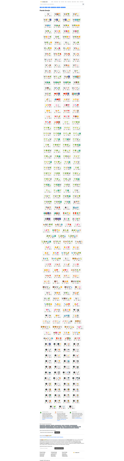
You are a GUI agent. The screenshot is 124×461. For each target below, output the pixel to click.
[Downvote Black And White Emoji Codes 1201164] (47, 379)
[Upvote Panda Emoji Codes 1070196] (54, 72)
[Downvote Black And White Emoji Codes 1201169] (75, 351)
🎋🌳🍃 (57, 150)
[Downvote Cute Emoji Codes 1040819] (75, 101)
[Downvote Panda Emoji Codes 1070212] (66, 27)
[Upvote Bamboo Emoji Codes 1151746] (44, 197)
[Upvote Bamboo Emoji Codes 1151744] (64, 129)
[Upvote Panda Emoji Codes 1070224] (73, 27)
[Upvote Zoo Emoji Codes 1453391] (59, 237)
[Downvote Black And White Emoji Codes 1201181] (66, 391)
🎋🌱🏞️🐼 (66, 139)
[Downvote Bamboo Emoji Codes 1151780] (57, 169)
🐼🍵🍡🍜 (66, 71)
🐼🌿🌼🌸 (66, 37)
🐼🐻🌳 (76, 82)
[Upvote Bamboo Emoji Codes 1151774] (74, 146)
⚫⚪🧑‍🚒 (48, 401)
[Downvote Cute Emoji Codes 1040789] (57, 317)
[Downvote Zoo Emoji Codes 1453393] (57, 328)
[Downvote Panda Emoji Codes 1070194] (76, 84)
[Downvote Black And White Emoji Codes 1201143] (76, 300)
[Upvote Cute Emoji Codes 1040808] (73, 277)
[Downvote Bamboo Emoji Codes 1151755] (76, 175)
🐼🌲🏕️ (57, 25)
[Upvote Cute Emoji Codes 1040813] (64, 305)
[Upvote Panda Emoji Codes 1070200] (54, 27)
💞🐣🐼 (57, 310)
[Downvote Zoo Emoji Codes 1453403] (75, 283)
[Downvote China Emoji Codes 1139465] (66, 317)
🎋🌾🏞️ (67, 162)
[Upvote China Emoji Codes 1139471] (63, 95)
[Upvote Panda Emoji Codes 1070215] (54, 84)
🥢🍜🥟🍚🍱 (67, 321)
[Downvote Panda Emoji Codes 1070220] (66, 15)
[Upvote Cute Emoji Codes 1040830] (55, 266)
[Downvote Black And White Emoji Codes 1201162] (75, 345)
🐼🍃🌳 (76, 42)
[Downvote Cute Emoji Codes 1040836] (66, 101)
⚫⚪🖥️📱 (76, 378)
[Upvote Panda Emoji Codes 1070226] (55, 15)
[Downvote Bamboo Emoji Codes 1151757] (56, 135)
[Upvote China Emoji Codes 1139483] (73, 209)
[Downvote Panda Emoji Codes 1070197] (57, 32)
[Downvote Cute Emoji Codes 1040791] (57, 106)
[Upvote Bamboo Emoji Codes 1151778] (74, 186)
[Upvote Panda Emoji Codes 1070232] (45, 21)
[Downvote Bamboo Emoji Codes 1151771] (66, 197)
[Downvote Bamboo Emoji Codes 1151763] (46, 135)
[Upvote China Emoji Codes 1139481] (73, 112)
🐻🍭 (56, 281)
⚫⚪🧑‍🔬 (67, 395)
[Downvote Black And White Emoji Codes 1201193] (66, 385)
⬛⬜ (71, 406)
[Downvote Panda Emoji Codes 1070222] (66, 55)
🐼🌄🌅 (57, 14)
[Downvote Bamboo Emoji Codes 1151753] (66, 140)
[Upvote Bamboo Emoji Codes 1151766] (73, 123)
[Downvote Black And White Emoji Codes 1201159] (57, 345)
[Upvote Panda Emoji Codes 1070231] (73, 44)
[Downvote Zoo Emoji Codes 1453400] (76, 260)
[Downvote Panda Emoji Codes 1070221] (66, 78)
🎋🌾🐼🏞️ (67, 167)
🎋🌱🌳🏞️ (57, 128)
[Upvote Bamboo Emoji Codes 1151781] (54, 146)
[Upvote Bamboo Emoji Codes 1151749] (64, 175)
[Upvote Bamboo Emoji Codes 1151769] (45, 158)
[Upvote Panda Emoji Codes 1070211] (64, 32)
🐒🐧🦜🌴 (57, 241)
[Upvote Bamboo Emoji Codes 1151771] (64, 197)
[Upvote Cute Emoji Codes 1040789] (55, 317)
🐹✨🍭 (47, 281)
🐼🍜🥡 (76, 59)
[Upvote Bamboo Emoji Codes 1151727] (74, 169)
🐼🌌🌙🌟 (66, 20)
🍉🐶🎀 (67, 111)
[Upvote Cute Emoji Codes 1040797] (45, 101)
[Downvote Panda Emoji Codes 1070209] (47, 27)
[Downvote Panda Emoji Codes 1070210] (47, 72)
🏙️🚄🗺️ (76, 207)
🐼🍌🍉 (76, 54)
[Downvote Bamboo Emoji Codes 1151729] (46, 146)
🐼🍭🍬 (76, 65)
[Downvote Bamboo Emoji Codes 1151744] (66, 129)
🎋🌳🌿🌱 (57, 145)
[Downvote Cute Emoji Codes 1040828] (77, 226)
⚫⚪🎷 (57, 355)
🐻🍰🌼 (65, 281)
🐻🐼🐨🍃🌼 (57, 287)
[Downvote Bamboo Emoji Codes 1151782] (57, 186)
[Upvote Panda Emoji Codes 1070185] (64, 44)
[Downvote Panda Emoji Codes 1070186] (75, 72)
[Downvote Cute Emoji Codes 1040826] (65, 283)
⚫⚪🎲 (76, 350)
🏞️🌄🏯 (57, 213)
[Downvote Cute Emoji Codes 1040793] (47, 112)
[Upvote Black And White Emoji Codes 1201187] (45, 391)
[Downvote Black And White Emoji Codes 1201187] (47, 391)
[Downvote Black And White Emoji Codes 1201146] (66, 260)
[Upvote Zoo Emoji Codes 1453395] (45, 226)
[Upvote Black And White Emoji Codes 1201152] (73, 362)
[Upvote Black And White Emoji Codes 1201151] (73, 311)
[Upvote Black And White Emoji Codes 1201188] (73, 391)
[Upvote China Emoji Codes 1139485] (54, 123)
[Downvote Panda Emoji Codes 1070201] (76, 78)
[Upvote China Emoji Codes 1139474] (45, 220)
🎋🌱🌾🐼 (47, 133)
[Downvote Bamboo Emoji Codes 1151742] (67, 203)
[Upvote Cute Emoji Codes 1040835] (45, 249)
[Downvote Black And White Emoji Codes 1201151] (75, 311)
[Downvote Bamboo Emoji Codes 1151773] (47, 169)
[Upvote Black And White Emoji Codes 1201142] (68, 408)
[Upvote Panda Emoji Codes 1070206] (73, 61)
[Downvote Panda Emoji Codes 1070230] (75, 55)
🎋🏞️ (67, 190)
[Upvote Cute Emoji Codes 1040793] (45, 112)
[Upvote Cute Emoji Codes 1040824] (64, 118)
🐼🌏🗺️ (48, 25)
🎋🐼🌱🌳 (57, 196)
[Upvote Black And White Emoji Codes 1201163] (64, 379)
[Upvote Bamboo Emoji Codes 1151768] (55, 192)
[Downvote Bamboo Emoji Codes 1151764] (66, 146)
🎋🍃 (48, 190)
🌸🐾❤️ (76, 105)
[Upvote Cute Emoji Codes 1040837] (73, 266)
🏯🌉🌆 (47, 219)
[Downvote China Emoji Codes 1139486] (56, 220)
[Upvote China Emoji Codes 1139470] (64, 323)
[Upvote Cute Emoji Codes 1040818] (55, 294)
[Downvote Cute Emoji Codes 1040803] (76, 340)
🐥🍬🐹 (76, 247)
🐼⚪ (77, 298)
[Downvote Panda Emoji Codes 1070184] (47, 15)
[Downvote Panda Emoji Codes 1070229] (47, 38)
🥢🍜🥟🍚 (56, 321)
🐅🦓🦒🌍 (59, 224)
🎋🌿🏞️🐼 (57, 185)
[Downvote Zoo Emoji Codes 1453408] (57, 288)
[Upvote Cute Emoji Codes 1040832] (64, 277)
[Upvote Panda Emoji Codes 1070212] (63, 27)
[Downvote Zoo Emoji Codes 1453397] (75, 334)
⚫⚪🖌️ (47, 378)
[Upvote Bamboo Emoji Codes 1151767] (45, 180)
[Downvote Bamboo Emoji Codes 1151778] (76, 186)
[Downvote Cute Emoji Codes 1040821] (47, 277)
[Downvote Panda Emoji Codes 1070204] (56, 89)
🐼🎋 (76, 71)
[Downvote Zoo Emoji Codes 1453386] (68, 288)
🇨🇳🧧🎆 (66, 94)
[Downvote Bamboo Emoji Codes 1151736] (47, 152)
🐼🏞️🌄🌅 (76, 76)
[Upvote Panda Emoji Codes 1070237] (64, 21)
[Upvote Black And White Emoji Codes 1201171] (73, 357)
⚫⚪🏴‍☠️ (76, 361)
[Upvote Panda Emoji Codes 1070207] (73, 67)
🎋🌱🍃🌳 (67, 133)
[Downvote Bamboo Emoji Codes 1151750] (47, 163)
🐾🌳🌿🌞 (48, 304)
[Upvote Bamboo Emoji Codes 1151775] (74, 129)
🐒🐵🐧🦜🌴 (68, 241)
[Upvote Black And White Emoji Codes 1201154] (45, 351)
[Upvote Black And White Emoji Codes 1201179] (55, 362)
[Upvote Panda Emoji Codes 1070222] (64, 55)
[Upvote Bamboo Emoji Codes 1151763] (44, 135)
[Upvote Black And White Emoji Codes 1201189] (45, 396)
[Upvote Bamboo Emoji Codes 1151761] (64, 158)
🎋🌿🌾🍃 (76, 173)
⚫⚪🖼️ (48, 384)
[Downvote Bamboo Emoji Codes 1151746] (46, 197)
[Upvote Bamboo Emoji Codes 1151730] (45, 192)
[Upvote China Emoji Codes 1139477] (45, 214)
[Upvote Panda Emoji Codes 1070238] (55, 49)
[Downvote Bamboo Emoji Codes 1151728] (66, 123)
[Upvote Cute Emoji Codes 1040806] (44, 254)
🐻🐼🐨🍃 (46, 287)
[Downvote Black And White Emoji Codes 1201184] (66, 402)
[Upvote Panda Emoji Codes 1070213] (45, 55)
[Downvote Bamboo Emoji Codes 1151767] (47, 180)
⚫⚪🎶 (48, 355)
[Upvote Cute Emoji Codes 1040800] (55, 112)
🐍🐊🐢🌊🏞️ (46, 241)
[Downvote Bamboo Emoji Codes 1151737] (66, 192)
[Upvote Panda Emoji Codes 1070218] (45, 89)
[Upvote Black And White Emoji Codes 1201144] (64, 209)
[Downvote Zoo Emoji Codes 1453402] (55, 260)
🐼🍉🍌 (76, 48)
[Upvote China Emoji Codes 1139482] (54, 95)
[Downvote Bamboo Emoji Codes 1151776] (47, 203)
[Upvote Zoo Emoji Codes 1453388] (56, 226)
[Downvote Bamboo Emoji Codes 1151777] (66, 152)
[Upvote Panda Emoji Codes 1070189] (45, 32)
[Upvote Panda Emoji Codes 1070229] (45, 38)
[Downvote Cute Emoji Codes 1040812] (66, 112)
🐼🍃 (67, 42)
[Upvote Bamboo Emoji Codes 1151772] (64, 135)
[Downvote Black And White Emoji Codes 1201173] (66, 357)
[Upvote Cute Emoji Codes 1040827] (53, 300)
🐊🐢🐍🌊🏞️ (51, 236)
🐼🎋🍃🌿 (57, 76)
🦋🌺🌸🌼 (57, 332)
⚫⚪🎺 (67, 355)
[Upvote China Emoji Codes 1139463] (55, 101)
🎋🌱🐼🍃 (76, 139)
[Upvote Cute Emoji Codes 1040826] (62, 283)
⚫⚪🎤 (48, 350)
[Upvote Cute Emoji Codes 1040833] (73, 118)
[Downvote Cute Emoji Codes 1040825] (57, 249)
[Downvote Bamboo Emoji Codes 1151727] (76, 169)
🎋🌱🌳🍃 (47, 128)
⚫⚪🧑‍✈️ (76, 401)
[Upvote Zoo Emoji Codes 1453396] (43, 243)
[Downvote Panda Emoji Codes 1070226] (57, 15)
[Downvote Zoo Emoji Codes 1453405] (67, 243)
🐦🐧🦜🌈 (65, 253)
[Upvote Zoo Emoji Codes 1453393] (55, 328)
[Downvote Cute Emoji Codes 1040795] (47, 118)
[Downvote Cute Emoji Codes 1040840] (46, 232)
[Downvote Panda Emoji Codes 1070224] (75, 27)
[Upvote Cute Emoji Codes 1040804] (44, 271)
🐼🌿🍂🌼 (76, 37)
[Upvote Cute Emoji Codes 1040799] (45, 294)
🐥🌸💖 (67, 247)
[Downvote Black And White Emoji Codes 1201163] (66, 379)
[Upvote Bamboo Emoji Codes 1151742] (64, 203)
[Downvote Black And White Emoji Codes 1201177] (66, 374)
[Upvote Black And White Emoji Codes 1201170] (55, 391)
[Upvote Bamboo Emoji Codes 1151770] (45, 175)
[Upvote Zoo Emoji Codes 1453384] (63, 232)
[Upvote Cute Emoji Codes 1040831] (53, 254)
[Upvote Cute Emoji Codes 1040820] (77, 328)
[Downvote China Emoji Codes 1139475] (76, 214)
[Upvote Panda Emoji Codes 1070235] (73, 89)
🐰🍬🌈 (67, 264)
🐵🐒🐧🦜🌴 (76, 270)
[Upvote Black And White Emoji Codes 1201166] (59, 408)
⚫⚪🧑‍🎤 (48, 389)
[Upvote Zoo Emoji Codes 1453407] (43, 328)
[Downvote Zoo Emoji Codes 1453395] (47, 226)
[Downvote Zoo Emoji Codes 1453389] (66, 334)
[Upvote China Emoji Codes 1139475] (74, 214)
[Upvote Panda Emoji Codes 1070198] (73, 15)
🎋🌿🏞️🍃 (47, 185)
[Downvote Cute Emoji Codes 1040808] (75, 277)
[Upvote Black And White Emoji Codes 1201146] (64, 260)
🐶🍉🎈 (48, 276)
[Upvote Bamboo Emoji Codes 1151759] (55, 203)
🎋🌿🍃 (57, 179)
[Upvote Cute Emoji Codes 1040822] (73, 106)
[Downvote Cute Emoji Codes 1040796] (47, 334)
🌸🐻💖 (67, 105)
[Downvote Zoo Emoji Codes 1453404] (47, 340)
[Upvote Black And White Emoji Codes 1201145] (55, 351)
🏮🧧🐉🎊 (76, 213)
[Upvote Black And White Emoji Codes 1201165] (64, 368)
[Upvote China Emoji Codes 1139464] (64, 214)
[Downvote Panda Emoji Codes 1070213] (47, 55)
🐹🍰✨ (76, 276)
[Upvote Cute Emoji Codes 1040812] (64, 112)
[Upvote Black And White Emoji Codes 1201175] (64, 351)
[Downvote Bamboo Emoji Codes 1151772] (66, 135)
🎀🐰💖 (67, 116)
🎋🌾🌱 (76, 156)
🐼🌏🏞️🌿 (76, 20)
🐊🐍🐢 (66, 230)
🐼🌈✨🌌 (47, 20)
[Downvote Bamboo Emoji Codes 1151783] (76, 135)
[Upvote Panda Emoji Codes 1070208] (45, 95)
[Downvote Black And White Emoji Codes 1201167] (56, 374)
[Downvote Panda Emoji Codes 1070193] (76, 21)
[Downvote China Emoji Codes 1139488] (56, 323)
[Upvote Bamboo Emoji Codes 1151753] (64, 140)
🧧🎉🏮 (59, 338)
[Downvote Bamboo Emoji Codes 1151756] (56, 197)
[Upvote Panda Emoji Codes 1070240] (64, 72)
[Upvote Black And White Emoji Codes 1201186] (73, 385)
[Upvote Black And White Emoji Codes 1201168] (50, 408)
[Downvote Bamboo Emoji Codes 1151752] (76, 197)
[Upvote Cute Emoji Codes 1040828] (75, 226)
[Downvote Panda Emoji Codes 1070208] (47, 95)
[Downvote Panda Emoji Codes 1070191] (47, 84)
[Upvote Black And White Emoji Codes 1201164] (45, 379)
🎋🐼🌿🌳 (48, 202)
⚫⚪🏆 (57, 361)
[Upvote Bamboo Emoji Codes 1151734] (45, 140)
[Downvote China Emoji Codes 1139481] (75, 112)
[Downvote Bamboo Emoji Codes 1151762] (47, 186)
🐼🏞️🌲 (47, 82)
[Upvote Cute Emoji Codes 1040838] (64, 249)
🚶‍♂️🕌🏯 (76, 315)
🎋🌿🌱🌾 (47, 173)
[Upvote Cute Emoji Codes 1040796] (45, 334)
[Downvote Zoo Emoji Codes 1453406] (47, 305)
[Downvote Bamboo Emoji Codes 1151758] (57, 163)
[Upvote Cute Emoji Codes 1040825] (55, 249)
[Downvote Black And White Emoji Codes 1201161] (47, 368)
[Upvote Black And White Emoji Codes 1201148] (45, 362)
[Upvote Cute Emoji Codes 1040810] (65, 226)
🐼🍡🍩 (48, 65)
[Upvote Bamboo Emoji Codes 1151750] (45, 163)
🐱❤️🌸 (65, 270)
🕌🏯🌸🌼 (66, 310)
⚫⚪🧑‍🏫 (67, 389)
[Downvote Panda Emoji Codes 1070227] (47, 44)
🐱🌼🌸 (47, 270)
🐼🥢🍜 (66, 88)
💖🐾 (48, 310)
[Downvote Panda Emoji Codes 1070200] (56, 27)
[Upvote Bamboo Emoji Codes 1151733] (54, 175)
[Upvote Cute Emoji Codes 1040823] (55, 277)
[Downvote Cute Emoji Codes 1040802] (47, 106)
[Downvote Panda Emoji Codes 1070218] (47, 89)
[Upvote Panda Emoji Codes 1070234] (45, 67)
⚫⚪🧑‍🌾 (67, 384)
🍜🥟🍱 (76, 111)
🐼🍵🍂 (48, 71)
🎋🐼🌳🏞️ (66, 196)
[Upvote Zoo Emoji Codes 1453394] (62, 254)
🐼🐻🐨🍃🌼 (66, 298)
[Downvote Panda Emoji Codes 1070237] (66, 21)
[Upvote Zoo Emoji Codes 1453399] (73, 271)
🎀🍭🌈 (57, 116)
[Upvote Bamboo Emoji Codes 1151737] (64, 192)
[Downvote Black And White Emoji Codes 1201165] (66, 368)
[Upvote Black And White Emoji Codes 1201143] (74, 300)
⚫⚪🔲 (57, 372)
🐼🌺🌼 (67, 31)
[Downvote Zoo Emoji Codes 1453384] (65, 232)
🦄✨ (47, 332)
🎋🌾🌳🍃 (58, 162)
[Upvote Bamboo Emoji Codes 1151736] (45, 152)
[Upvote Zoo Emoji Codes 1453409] (73, 254)
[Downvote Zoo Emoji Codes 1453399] (75, 271)
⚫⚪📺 (48, 372)
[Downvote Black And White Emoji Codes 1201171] (75, 357)
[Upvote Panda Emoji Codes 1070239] (55, 55)
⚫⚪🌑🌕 (57, 344)
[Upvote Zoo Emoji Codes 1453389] (64, 334)
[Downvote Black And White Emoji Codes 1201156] (75, 368)
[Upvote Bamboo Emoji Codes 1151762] (45, 186)
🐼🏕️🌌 (67, 76)
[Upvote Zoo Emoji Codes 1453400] (74, 260)
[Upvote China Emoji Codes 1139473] (65, 340)
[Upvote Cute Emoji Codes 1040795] (45, 118)
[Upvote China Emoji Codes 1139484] (53, 232)
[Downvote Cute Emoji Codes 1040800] (57, 112)
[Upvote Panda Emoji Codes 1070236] (74, 38)
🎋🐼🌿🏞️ (58, 202)
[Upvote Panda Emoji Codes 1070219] (45, 78)
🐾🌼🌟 (58, 304)
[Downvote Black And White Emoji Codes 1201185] (57, 402)
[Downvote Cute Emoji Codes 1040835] (47, 249)
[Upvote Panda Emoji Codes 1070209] (45, 27)
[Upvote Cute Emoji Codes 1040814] (55, 118)
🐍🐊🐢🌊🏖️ (73, 236)
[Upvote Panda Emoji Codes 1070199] (55, 78)
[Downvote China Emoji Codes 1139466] (75, 95)
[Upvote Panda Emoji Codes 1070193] (74, 21)
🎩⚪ (67, 207)
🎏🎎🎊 (48, 207)
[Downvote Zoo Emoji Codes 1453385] (45, 260)
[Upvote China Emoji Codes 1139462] (56, 340)
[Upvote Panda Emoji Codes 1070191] (45, 84)
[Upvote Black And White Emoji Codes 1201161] (45, 368)
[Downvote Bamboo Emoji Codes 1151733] (56, 175)
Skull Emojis (64, 453)
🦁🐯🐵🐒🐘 (57, 327)
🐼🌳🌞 (66, 25)
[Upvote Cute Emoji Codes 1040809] (55, 305)
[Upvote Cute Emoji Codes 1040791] (55, 106)
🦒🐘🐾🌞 (76, 332)
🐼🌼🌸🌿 (47, 37)
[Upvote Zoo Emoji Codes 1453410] (70, 237)
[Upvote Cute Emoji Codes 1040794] (45, 311)
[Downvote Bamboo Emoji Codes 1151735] (76, 158)
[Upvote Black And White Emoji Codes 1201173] (64, 357)
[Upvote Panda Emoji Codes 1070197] (55, 32)
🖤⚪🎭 (48, 315)
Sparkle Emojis (64, 454)
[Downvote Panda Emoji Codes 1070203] (66, 67)
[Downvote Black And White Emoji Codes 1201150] (47, 357)
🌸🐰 (57, 105)
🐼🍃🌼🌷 (67, 48)
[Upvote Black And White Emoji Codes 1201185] (55, 402)
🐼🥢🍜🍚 (76, 88)
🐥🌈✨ (57, 247)
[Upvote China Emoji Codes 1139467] (44, 300)
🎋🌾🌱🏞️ (48, 162)
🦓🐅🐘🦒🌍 (48, 338)
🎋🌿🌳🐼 (66, 173)
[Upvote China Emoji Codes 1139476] (73, 317)
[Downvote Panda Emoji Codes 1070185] (66, 44)
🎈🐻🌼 (76, 116)
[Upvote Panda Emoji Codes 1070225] (55, 67)
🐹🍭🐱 (57, 276)
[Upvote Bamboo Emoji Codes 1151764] (64, 146)
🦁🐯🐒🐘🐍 (45, 327)
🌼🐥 (48, 111)
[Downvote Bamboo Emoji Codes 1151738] (76, 180)
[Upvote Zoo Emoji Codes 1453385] (43, 260)
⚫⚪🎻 (76, 355)
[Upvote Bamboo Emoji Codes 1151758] (55, 163)
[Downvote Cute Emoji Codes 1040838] (66, 249)
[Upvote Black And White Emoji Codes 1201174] (45, 374)
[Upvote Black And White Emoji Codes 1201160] (64, 345)
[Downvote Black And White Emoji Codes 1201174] (47, 374)
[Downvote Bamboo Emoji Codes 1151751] (66, 180)
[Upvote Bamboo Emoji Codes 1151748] (45, 129)
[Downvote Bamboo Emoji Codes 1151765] (67, 169)
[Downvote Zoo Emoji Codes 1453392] (46, 288)
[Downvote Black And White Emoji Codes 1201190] (75, 402)
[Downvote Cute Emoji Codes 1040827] (55, 300)
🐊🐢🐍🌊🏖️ (76, 230)
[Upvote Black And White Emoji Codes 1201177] (64, 374)
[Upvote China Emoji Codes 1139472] (54, 334)
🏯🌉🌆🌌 (57, 219)
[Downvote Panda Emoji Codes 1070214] (66, 38)
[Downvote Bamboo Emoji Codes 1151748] (47, 129)
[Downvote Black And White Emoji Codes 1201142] (70, 408)
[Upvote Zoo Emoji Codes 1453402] (53, 260)
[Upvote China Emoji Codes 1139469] (74, 203)
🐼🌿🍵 (67, 293)
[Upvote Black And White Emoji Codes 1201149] (45, 317)
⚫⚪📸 (76, 367)
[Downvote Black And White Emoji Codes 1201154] (47, 351)
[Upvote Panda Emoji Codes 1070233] (64, 84)
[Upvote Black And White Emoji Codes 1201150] (45, 357)
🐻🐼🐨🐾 (68, 287)
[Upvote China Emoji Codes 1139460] (64, 220)
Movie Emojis (53, 454)
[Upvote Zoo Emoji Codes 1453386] (65, 288)
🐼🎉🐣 (56, 298)
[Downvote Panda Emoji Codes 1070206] (75, 61)
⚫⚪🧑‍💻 (48, 395)
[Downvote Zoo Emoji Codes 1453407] (45, 328)
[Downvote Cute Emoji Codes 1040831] (55, 254)
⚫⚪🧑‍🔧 (57, 395)
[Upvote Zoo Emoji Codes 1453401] (73, 232)
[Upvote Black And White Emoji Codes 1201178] (54, 379)
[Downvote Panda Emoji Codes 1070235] (75, 89)
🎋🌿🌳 (57, 173)
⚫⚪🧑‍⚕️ (57, 401)
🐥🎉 (46, 253)
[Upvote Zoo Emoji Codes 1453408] (55, 288)
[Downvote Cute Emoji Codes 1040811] (56, 311)
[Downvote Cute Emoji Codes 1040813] (66, 305)
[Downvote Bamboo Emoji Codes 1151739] (56, 140)
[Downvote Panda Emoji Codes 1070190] (57, 61)
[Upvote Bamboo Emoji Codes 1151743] (55, 180)
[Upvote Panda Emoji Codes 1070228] (64, 61)
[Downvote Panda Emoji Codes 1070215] (56, 84)
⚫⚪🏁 (48, 361)
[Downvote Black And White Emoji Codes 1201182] (66, 396)
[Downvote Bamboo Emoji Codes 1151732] (76, 163)
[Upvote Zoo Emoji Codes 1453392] (44, 288)
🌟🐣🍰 (76, 99)
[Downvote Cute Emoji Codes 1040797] (47, 101)
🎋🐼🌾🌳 (76, 196)
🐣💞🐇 (48, 247)
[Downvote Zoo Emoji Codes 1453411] (50, 237)
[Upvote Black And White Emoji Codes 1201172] (55, 357)
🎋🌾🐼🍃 (57, 167)
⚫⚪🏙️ (67, 361)
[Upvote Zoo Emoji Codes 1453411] (48, 237)
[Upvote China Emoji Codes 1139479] (55, 209)
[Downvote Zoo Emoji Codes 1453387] (69, 328)
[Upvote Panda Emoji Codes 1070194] (74, 84)
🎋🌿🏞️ (76, 179)
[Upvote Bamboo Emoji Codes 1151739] (54, 140)
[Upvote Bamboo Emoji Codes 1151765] (64, 169)
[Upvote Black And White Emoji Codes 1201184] (64, 402)
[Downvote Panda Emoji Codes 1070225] (57, 67)
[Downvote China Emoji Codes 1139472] (56, 334)
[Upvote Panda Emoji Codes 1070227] (45, 44)
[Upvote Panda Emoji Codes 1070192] (74, 49)
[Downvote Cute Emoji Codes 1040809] (57, 305)
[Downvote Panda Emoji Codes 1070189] (47, 32)
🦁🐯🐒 (78, 321)
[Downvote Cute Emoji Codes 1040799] (47, 294)
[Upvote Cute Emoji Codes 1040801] (45, 123)
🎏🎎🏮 (57, 207)
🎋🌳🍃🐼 (48, 156)
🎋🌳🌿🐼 (47, 150)
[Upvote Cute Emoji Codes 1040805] (64, 266)
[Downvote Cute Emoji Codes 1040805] (66, 266)
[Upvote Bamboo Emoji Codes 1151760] (74, 140)
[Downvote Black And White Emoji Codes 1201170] (57, 391)
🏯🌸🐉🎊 (76, 219)
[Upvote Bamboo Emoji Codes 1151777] (64, 152)
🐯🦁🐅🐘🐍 (77, 259)
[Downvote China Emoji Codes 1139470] (67, 323)
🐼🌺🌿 (76, 31)
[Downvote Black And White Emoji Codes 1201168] (52, 408)
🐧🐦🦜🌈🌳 (56, 259)
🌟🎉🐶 (67, 99)
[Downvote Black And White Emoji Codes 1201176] (75, 379)
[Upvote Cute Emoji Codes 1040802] (45, 106)
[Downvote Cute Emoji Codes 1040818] (57, 294)
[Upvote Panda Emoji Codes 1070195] (63, 89)
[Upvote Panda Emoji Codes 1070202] (64, 49)
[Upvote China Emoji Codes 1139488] (54, 323)
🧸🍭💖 (77, 338)
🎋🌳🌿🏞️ (76, 145)
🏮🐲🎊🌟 (66, 213)
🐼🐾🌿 (57, 88)
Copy (50, 15)
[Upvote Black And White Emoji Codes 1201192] (55, 396)
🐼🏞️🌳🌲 (67, 82)
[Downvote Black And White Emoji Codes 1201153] (75, 374)
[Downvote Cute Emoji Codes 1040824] (66, 118)
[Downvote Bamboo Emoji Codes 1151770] (47, 175)
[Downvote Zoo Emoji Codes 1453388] (58, 226)
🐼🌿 (57, 37)
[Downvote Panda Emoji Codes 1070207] (75, 67)
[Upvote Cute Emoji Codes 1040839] (44, 283)
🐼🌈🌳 (67, 14)
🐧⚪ (67, 259)
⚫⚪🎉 (67, 344)
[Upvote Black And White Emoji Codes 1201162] (73, 345)
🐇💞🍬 (77, 224)
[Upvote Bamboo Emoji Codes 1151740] (55, 158)
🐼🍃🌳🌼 (48, 48)
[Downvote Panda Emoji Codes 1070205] (56, 21)
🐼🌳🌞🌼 (76, 25)
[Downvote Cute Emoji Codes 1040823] (57, 277)
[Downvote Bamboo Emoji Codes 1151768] (57, 192)
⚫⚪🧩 (53, 406)
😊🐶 (57, 315)
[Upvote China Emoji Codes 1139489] (54, 214)
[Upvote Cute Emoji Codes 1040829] (62, 271)
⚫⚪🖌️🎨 (57, 378)
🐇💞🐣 (46, 230)
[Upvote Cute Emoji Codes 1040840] (44, 232)
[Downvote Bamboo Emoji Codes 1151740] (57, 158)
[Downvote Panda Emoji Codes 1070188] (57, 44)
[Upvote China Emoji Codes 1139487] (45, 209)
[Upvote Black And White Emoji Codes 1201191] (45, 402)
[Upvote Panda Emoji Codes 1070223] (73, 32)
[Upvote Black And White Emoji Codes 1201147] (55, 368)
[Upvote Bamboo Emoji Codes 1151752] (74, 197)
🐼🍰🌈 (76, 293)
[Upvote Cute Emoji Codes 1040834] (73, 294)
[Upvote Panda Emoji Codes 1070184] (45, 15)
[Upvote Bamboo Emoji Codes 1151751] (64, 180)
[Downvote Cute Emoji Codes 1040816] (75, 249)
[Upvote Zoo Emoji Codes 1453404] (45, 340)
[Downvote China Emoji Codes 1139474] (47, 220)
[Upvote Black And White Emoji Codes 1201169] (73, 351)
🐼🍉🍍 (48, 54)
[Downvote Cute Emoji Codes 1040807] (66, 106)
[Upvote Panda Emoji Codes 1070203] (64, 67)
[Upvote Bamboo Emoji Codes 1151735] (74, 158)
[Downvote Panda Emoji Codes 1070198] (75, 15)
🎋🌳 (47, 145)
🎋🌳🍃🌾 (66, 150)
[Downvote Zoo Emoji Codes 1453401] (75, 232)
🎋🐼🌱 (47, 196)
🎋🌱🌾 (67, 128)
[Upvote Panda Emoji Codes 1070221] (64, 78)
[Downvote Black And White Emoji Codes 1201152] (75, 362)
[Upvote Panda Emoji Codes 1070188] (55, 44)
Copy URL (57, 432)
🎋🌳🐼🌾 (67, 156)
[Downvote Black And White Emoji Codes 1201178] (56, 379)
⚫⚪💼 (48, 367)
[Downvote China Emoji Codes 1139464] (66, 214)
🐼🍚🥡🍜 (48, 59)
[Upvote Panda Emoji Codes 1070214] (64, 38)
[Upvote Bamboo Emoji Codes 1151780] (55, 169)
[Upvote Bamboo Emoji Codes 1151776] (45, 203)
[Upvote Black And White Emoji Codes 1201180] (55, 385)
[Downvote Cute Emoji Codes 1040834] (75, 294)
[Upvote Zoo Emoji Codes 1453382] (75, 323)
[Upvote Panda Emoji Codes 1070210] (45, 72)
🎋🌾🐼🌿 (47, 167)
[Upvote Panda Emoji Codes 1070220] (64, 15)
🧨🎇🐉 (68, 338)
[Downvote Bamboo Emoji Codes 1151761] (66, 158)
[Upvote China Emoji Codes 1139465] (64, 317)
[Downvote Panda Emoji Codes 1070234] (47, 67)
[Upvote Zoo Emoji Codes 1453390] (54, 243)
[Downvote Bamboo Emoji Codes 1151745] (56, 152)
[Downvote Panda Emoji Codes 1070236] (76, 38)
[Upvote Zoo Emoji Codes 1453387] (66, 328)
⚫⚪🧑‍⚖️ (67, 401)
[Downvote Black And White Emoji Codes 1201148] (47, 362)
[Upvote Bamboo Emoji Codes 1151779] (55, 129)
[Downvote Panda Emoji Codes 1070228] (66, 61)
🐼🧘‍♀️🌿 (48, 94)
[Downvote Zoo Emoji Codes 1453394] (65, 254)
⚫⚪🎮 (67, 350)
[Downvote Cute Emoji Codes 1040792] (55, 283)
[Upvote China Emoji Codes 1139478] (64, 294)
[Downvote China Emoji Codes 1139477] (47, 214)
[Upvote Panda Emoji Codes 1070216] (45, 61)
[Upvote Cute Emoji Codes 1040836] (64, 101)
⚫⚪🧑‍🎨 (57, 389)
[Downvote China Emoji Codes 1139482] (56, 95)
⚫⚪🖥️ (67, 378)
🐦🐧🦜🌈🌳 (76, 253)
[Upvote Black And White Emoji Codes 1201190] (73, 402)
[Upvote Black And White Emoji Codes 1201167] (54, 374)
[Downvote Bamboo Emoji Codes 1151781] (56, 146)
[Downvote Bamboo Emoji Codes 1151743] (57, 180)
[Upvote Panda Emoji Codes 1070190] (55, 61)
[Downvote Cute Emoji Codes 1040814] (57, 118)
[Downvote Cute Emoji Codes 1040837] (75, 266)
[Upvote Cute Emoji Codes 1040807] (64, 106)
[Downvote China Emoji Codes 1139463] (57, 101)
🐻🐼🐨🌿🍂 (76, 281)
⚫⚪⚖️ (62, 406)
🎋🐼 (76, 190)
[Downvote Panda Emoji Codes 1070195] (66, 89)
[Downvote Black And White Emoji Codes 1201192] (57, 396)
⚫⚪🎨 (57, 350)
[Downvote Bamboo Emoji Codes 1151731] (75, 192)
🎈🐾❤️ (48, 122)
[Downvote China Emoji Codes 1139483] (75, 209)
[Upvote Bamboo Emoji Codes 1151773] (45, 169)
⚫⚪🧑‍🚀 (76, 395)
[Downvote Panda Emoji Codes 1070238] (57, 49)
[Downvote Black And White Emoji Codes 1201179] (57, 362)
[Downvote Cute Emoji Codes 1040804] (46, 271)
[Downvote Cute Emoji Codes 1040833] (75, 118)
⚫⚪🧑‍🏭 (76, 389)
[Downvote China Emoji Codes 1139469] (76, 203)
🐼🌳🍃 (48, 31)
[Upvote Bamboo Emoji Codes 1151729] (44, 146)
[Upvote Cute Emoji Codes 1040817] (75, 288)
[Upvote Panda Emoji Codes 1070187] (54, 38)
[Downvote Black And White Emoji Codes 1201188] (75, 391)
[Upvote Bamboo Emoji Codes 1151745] (54, 152)
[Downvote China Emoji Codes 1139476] (75, 317)
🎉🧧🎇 (57, 122)
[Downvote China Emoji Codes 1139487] (47, 209)
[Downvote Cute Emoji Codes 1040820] (79, 328)
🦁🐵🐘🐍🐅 (69, 327)
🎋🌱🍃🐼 (47, 139)
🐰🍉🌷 (57, 264)
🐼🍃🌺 (57, 48)
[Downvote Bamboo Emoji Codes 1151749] (66, 175)
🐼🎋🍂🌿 (47, 76)
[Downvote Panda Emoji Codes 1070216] (47, 61)
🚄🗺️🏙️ (67, 315)
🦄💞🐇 (80, 327)
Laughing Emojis (54, 453)
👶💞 (76, 304)
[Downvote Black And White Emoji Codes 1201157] (66, 362)
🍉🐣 (57, 111)
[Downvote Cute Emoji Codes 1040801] (47, 123)
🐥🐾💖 (56, 253)
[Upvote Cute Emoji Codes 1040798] (73, 305)
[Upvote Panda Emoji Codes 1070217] (45, 49)
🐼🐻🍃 (48, 88)
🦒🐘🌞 (67, 332)
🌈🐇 (48, 99)
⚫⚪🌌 (48, 344)
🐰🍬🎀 (76, 264)
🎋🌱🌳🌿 (76, 122)
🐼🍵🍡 (57, 71)
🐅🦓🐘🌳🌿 (48, 224)
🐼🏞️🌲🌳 (57, 82)
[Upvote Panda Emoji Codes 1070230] (73, 55)
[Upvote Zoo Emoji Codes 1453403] (73, 283)
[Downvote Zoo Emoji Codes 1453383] (78, 243)
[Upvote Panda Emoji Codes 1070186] (73, 72)
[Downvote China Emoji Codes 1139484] (55, 232)
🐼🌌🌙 (57, 20)
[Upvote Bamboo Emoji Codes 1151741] (64, 163)
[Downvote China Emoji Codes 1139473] (67, 340)
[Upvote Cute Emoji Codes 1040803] (74, 340)
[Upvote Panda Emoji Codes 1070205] (54, 21)
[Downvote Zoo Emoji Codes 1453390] (56, 243)
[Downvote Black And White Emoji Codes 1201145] (57, 351)
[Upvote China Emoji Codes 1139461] (44, 323)
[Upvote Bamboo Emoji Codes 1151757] (54, 135)
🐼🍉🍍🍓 (57, 54)
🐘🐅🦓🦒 (79, 241)
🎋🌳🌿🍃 (66, 145)
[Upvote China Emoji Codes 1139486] (54, 220)
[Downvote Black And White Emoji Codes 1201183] (75, 396)
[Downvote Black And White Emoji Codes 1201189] (47, 396)
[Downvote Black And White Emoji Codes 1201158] (47, 345)
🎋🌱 (66, 122)
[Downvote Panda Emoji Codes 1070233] (66, 84)
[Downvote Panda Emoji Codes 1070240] (66, 72)
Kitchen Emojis (42, 453)
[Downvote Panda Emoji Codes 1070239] (57, 55)
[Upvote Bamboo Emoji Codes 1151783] (74, 135)
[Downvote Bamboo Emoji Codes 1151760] (76, 140)
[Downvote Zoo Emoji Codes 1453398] (66, 300)
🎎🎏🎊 (76, 202)
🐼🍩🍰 (67, 65)
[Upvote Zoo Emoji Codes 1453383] (76, 243)
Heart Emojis (42, 454)
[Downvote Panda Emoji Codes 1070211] (66, 32)
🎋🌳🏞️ (57, 156)
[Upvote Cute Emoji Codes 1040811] (54, 311)
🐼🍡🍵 (57, 65)
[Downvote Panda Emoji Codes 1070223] (75, 32)
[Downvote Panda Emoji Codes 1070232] (47, 21)
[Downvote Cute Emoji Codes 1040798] (75, 305)
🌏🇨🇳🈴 (57, 99)
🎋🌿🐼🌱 (76, 185)
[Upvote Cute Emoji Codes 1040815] (45, 266)
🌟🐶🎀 (48, 105)
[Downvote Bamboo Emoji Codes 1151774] (76, 146)
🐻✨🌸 (78, 287)
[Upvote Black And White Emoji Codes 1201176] (73, 379)
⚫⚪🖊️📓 (66, 372)
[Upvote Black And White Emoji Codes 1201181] (64, 391)
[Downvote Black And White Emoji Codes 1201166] (61, 408)
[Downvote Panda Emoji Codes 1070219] (47, 78)
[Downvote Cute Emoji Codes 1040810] (68, 226)
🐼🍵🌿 (47, 298)
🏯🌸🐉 (67, 219)
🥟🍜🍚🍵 (46, 321)
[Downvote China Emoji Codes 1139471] (66, 95)
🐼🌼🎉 (57, 293)
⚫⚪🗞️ (57, 384)
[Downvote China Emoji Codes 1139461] (46, 323)
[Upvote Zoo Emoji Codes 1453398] (64, 300)
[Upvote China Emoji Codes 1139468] (64, 311)
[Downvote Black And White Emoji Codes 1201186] (75, 385)
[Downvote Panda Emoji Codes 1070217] (47, 49)
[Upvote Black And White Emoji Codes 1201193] (64, 385)
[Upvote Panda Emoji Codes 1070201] (74, 78)
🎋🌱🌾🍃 (76, 128)
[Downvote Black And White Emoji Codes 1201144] (66, 209)
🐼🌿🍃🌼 (48, 42)
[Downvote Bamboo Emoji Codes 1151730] (47, 192)
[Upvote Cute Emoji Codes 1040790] (53, 271)
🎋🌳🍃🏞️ (76, 150)
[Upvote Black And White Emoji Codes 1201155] (45, 385)
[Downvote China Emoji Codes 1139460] (66, 220)
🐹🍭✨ (67, 276)
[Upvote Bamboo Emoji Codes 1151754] (74, 152)
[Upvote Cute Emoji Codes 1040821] (45, 277)
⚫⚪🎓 (76, 344)
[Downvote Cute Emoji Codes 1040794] (47, 311)
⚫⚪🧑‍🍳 (76, 384)
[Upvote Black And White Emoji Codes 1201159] (55, 345)
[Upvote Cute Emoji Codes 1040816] (73, 249)
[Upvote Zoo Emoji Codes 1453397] (73, 334)
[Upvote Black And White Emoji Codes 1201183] (73, 396)
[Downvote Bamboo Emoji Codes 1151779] (57, 129)
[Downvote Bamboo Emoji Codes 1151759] (57, 203)
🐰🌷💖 (48, 264)
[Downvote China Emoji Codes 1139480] (75, 220)
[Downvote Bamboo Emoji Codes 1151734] (47, 140)
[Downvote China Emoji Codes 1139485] (56, 123)
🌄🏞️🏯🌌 (76, 94)
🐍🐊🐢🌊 (62, 236)
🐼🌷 (48, 293)
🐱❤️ (56, 270)
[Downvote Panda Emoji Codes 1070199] (57, 78)
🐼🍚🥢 (58, 59)
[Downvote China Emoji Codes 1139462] (58, 340)
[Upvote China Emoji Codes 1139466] (73, 95)
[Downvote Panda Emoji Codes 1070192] (76, 49)
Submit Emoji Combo (59, 448)
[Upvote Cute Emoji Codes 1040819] (73, 101)
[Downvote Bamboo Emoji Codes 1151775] (76, 129)
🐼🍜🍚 (67, 59)
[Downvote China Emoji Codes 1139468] (66, 311)
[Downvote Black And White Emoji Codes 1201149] (47, 317)
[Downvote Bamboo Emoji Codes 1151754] (76, 152)
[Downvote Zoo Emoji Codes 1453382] (77, 323)
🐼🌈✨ (76, 14)
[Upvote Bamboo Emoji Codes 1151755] (74, 175)
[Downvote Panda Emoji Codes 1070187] (56, 38)
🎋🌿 (77, 167)
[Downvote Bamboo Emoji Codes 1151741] (67, 163)
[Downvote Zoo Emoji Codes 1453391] (61, 237)
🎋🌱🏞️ (57, 139)
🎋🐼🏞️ (67, 202)
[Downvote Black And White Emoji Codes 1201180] (57, 385)
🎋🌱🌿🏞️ (57, 133)
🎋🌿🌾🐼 (48, 179)
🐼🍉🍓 (67, 54)
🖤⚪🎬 (76, 310)
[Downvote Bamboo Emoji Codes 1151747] (66, 186)
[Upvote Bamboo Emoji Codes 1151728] (63, 123)
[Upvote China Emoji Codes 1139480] (73, 220)
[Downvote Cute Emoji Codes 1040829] (65, 271)
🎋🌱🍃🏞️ (77, 133)
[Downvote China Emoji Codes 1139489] (56, 214)
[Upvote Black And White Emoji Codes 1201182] (64, 396)
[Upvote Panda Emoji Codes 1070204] (54, 89)
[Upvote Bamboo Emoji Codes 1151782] (55, 186)
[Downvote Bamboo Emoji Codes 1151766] (75, 123)
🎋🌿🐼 (67, 185)
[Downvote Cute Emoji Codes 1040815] (47, 266)
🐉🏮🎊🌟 (56, 230)
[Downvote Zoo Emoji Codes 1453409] (75, 254)
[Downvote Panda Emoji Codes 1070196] (56, 72)
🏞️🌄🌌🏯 (47, 213)
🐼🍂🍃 (58, 42)
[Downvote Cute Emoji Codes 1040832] (66, 277)
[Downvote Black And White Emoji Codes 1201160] (66, 345)
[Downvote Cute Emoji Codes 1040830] (57, 266)
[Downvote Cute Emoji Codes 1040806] (46, 254)
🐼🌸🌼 (57, 31)
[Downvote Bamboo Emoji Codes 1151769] (47, 158)
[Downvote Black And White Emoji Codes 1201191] (47, 402)
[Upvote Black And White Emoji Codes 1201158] (45, 345)
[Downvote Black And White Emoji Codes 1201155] (47, 385)
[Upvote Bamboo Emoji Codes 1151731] (73, 192)
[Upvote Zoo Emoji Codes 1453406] (45, 305)
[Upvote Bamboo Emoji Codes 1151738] (74, 180)
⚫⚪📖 (57, 367)
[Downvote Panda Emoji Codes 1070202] (66, 49)
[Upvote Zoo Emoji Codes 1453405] (65, 243)
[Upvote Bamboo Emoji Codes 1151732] (74, 163)
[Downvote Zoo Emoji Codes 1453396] (45, 243)
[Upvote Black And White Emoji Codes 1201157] (64, 362)
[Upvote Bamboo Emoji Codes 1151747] (64, 186)
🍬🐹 (48, 116)
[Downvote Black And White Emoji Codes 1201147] (57, 368)
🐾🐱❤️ (67, 304)
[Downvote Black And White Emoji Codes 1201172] (57, 357)
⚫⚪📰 (67, 367)
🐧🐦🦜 (45, 259)
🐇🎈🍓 (68, 224)
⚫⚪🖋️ (76, 372)
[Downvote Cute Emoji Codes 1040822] (75, 106)
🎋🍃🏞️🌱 (57, 190)
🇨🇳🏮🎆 (57, 94)
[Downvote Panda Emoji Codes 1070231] (75, 44)
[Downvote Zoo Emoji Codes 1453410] (72, 237)
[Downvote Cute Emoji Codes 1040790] (55, 271)
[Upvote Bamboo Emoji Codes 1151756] (54, 197)
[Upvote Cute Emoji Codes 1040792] (53, 283)
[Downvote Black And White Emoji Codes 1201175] (66, 351)
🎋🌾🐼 (76, 162)
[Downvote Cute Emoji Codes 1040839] (46, 283)
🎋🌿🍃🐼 (67, 179)
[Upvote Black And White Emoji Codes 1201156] (73, 368)
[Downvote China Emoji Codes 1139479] (57, 209)
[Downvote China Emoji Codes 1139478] (66, 294)
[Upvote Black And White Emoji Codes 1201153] (73, 374)
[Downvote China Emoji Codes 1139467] (46, 300)
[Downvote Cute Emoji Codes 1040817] (77, 288)
